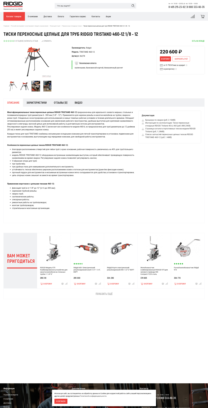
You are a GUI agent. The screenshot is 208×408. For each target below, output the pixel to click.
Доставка (7, 403)
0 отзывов (18, 41)
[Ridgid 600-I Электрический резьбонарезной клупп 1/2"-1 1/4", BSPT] (87, 247)
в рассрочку (169, 69)
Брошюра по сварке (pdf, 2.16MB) (160, 120)
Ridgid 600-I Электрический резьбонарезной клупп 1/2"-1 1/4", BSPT (87, 270)
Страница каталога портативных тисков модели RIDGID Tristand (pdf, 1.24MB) (170, 130)
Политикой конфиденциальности (93, 396)
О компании (8, 399)
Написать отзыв (31, 41)
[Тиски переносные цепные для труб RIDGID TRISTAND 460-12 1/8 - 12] (12, 86)
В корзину (165, 59)
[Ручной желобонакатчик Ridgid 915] (187, 247)
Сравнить (48, 41)
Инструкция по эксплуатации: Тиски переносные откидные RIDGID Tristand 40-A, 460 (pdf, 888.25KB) (168, 124)
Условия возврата (10, 395)
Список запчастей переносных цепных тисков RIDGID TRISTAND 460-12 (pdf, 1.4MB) (169, 135)
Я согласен (60, 401)
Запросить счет (181, 59)
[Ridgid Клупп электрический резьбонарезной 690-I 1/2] (120, 247)
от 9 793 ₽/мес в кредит (174, 65)
